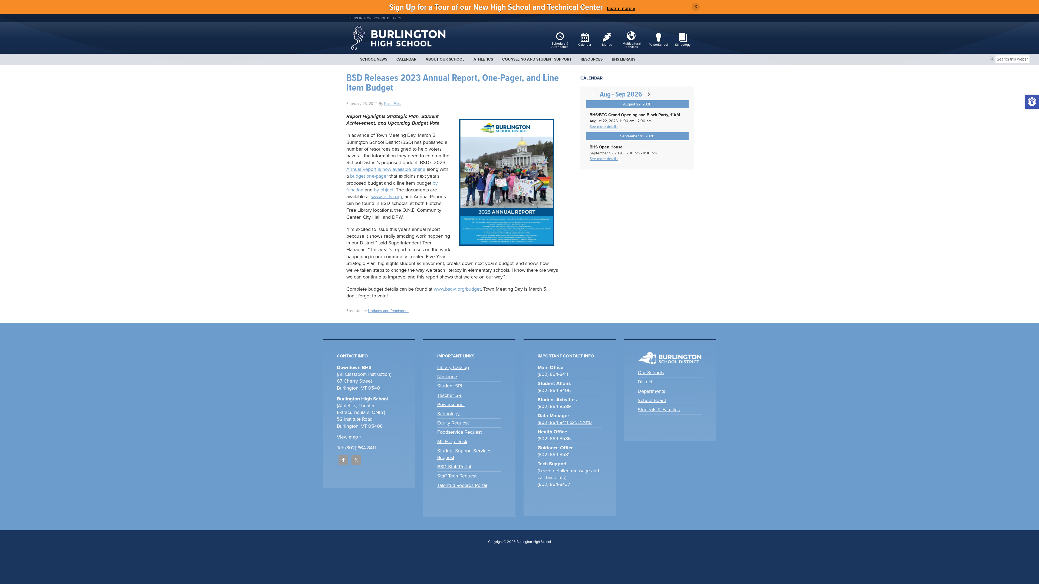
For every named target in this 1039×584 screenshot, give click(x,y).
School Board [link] (652, 400)
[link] (1032, 102)
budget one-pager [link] (369, 176)
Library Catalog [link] (453, 367)
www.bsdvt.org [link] (386, 197)
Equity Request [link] (453, 423)
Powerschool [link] (451, 404)
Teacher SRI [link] (449, 395)
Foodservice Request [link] (459, 432)
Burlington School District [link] (376, 18)
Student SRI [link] (449, 386)
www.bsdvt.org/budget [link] (457, 289)
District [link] (645, 382)
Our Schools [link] (651, 373)
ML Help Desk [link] (452, 441)
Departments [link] (651, 391)
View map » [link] (349, 437)
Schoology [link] (448, 414)
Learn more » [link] (621, 8)
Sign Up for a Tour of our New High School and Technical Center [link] (496, 7)
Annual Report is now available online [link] (385, 169)
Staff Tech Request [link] (456, 476)
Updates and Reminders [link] (388, 310)
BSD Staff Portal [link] (454, 467)
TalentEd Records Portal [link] (462, 485)
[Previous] (593, 94)
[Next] (649, 94)
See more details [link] (604, 126)
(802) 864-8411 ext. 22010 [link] (565, 422)
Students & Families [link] (659, 410)
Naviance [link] (447, 377)
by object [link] (383, 190)
